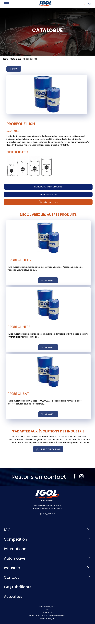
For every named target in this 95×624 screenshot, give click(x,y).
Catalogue (15, 59)
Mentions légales (47, 606)
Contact (11, 577)
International (15, 548)
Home (5, 59)
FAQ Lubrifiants (17, 587)
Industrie (12, 568)
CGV (47, 609)
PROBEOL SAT (18, 393)
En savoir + (48, 280)
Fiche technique (48, 194)
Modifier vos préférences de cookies (47, 615)
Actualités (13, 596)
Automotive (14, 558)
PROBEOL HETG (19, 259)
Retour (13, 68)
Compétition (15, 539)
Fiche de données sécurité (48, 186)
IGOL (8, 529)
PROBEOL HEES (19, 326)
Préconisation (50, 202)
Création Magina (47, 618)
